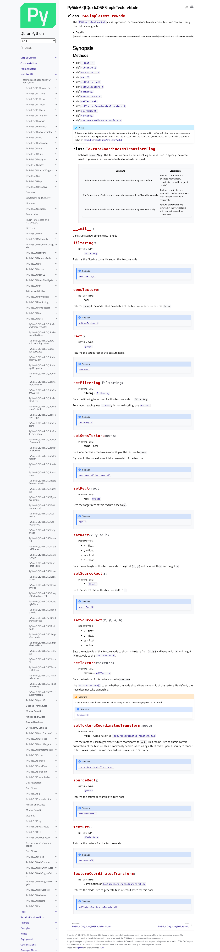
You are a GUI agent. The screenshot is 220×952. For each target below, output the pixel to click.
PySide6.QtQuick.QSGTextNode (42, 652)
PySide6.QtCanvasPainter (39, 132)
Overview (31, 192)
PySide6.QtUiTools (35, 856)
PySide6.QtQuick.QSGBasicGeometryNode (42, 482)
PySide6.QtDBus (34, 154)
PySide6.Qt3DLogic (35, 110)
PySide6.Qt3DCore (35, 93)
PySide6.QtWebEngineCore (39, 867)
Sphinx (80, 947)
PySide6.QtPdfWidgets (37, 296)
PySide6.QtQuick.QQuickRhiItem (42, 424)
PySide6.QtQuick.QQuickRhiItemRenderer (42, 432)
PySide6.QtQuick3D (36, 700)
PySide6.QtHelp (34, 181)
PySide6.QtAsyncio (35, 121)
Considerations (28, 944)
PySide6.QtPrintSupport (38, 307)
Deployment (26, 939)
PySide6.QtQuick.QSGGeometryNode (41, 523)
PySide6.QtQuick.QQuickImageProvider (42, 358)
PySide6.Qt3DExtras (36, 99)
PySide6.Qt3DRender (36, 115)
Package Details (28, 69)
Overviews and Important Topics (39, 844)
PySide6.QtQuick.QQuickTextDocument (42, 441)
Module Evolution (34, 711)
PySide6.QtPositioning (37, 302)
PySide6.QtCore (34, 148)
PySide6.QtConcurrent (37, 143)
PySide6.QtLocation (36, 209)
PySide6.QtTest (33, 832)
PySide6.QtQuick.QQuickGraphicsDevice (42, 350)
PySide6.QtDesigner (36, 159)
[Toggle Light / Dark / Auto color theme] (186, 7)
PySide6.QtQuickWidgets (38, 744)
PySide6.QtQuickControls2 (39, 733)
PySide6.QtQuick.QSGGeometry (41, 515)
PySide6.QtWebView (36, 895)
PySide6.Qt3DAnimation (38, 88)
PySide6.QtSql (33, 793)
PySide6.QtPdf (33, 285)
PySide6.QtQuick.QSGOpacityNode (42, 586)
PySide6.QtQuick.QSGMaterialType (42, 556)
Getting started (33, 782)
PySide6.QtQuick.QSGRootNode (42, 627)
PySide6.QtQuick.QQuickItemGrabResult (42, 383)
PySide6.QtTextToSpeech (38, 837)
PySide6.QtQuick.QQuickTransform (42, 457)
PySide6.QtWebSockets (38, 889)
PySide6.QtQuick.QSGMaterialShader (42, 548)
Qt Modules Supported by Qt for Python (37, 81)
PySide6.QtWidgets (35, 900)
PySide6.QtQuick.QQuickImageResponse (42, 366)
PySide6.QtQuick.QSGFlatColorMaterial (42, 506)
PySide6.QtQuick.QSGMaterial (42, 539)
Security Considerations (32, 917)
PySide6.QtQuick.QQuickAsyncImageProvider (42, 325)
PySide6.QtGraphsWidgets (39, 170)
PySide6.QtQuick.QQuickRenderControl (42, 408)
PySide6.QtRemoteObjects (39, 749)
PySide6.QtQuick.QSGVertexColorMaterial (42, 693)
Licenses (30, 203)
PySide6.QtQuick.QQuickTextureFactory (42, 449)
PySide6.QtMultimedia (37, 239)
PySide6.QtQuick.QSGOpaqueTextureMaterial (42, 594)
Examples (25, 928)
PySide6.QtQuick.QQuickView (42, 465)
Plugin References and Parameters (37, 221)
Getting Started (28, 58)
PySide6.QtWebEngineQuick (39, 874)
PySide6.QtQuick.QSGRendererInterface (42, 619)
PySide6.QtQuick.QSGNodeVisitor (42, 578)
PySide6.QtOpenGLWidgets (39, 280)
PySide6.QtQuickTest (36, 738)
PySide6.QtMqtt (34, 233)
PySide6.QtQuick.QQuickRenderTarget (42, 416)
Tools (23, 911)
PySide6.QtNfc (33, 263)
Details (80, 32)
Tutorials (24, 922)
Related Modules (34, 722)
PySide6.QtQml (33, 313)
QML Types (31, 788)
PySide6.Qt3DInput (35, 104)
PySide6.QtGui (33, 176)
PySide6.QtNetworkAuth (38, 258)
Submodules (32, 214)
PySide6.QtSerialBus (36, 766)
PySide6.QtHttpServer (37, 187)
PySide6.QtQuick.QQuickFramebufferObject (42, 333)
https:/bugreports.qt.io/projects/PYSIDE (103, 140)
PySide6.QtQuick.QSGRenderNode (42, 611)
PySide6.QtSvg (33, 821)
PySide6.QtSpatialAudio (38, 777)
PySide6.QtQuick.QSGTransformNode (42, 685)
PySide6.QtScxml (34, 755)
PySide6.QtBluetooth (36, 126)
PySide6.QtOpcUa (35, 269)
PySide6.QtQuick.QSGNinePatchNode (42, 564)
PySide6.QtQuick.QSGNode (42, 571)
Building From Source (36, 705)
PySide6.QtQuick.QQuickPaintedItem (42, 399)
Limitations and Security (38, 198)
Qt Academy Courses (36, 727)
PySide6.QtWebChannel (38, 862)
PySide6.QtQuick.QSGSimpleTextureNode (42, 644)
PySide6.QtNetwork (36, 252)
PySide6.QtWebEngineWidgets (39, 883)
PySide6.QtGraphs (35, 165)
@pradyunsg (92, 947)
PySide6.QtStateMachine (38, 799)
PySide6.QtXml (33, 906)
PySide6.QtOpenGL (35, 274)
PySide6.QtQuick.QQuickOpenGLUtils (42, 391)
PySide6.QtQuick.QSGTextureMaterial (42, 668)
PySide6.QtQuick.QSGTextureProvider (42, 677)
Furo (102, 947)
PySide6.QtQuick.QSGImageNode (42, 531)
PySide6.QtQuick (34, 318)
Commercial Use (28, 63)
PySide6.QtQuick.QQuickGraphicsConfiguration (42, 342)
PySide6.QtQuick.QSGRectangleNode (42, 603)
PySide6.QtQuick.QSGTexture (42, 660)
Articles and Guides (35, 291)
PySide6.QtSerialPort (36, 771)
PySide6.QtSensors (36, 760)
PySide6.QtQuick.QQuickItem (42, 375)
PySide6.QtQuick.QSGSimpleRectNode (42, 635)
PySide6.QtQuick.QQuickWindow (42, 474)
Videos (23, 933)
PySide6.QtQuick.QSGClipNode (42, 490)
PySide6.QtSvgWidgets (37, 826)
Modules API (26, 74)
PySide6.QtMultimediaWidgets (39, 246)
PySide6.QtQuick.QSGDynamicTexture (42, 498)
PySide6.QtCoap (34, 137)
